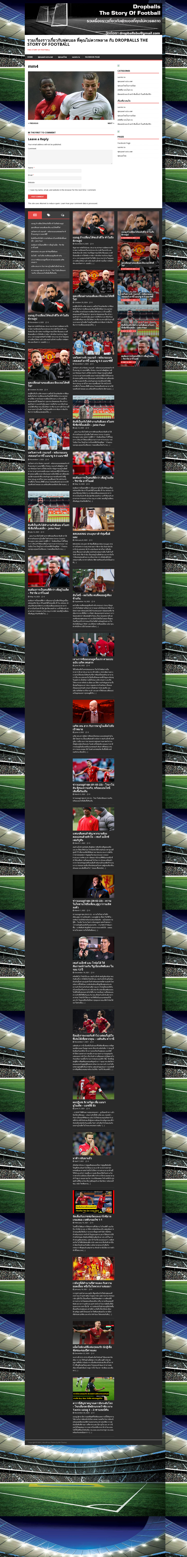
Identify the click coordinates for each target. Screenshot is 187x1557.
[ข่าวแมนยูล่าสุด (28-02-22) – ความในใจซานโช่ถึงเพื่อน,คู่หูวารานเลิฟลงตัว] (93, 896)
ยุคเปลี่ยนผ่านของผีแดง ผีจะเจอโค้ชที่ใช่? (46, 227)
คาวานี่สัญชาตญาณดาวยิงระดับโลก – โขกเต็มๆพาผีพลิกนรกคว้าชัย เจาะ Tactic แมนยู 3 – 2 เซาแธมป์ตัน (93, 1406)
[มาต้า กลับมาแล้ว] (93, 1154)
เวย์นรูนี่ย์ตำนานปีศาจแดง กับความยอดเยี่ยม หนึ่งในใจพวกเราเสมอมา (92, 1284)
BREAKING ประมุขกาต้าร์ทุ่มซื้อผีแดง (44, 251)
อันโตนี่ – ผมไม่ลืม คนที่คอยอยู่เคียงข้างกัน (46, 255)
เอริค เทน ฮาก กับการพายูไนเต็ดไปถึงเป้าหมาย (47, 266)
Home (30, 57)
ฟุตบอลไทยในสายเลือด (127, 85)
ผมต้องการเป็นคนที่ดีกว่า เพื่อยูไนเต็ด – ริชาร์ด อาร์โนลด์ (48, 591)
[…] (48, 342)
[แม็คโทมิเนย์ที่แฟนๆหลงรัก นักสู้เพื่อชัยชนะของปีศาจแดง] (93, 1343)
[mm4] (71, 118)
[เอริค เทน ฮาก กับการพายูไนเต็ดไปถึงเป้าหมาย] (93, 722)
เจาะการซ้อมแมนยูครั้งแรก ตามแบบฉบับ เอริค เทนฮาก (93, 660)
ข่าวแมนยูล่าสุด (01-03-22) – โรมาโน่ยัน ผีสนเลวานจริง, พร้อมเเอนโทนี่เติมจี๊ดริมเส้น (93, 788)
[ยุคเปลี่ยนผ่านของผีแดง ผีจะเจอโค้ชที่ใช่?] (48, 378)
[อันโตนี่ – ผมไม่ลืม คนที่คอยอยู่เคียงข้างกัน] (93, 591)
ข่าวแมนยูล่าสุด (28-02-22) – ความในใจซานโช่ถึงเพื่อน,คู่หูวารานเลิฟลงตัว (92, 904)
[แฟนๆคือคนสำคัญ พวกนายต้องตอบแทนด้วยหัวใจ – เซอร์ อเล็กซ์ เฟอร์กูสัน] (93, 829)
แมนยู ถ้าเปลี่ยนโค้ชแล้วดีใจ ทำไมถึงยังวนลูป (47, 223)
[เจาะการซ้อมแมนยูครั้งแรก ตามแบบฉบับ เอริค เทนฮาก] (93, 655)
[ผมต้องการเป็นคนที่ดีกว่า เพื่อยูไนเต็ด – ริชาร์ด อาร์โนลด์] (48, 585)
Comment (32, 148)
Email (30, 175)
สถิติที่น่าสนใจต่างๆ (125, 90)
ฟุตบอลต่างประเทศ (45, 57)
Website (31, 182)
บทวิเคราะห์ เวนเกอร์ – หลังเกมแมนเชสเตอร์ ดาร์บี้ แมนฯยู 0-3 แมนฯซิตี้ (48, 454)
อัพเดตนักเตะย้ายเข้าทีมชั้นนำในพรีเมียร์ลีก (134, 94)
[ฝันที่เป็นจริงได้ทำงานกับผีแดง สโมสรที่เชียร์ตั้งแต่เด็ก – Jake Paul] (48, 521)
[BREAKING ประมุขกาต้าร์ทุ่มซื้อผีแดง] (93, 529)
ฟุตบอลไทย (62, 57)
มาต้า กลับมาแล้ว (82, 1158)
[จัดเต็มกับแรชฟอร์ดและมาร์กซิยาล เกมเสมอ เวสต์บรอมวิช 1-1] (93, 1212)
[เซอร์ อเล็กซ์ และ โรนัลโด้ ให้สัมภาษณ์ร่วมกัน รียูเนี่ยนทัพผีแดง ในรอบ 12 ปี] (93, 958)
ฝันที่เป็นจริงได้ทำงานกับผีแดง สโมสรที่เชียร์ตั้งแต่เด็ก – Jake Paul (48, 526)
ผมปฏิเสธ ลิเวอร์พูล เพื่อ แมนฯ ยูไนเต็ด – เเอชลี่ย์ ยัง (89, 1103)
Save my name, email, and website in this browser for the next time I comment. (63, 190)
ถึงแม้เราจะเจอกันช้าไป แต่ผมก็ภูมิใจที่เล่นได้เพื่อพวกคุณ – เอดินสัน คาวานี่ (93, 1037)
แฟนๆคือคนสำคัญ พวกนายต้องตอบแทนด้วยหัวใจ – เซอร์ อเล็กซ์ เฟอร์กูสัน (91, 837)
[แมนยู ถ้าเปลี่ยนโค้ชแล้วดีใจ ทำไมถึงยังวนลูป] (48, 311)
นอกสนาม (76, 57)
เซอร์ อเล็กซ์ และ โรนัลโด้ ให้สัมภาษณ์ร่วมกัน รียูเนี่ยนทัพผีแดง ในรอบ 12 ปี (93, 966)
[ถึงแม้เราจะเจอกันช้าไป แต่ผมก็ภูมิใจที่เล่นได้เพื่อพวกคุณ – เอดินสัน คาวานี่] (93, 1031)
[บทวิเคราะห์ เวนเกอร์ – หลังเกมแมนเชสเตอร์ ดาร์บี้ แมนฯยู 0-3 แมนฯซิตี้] (48, 448)
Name (31, 167)
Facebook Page (92, 57)
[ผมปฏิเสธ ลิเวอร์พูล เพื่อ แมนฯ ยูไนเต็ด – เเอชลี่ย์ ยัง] (93, 1098)
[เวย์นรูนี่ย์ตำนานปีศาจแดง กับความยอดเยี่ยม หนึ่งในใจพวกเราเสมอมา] (93, 1279)
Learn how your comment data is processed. (79, 203)
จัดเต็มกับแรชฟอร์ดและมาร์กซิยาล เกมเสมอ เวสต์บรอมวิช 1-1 (92, 1218)
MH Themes (62, 1442)
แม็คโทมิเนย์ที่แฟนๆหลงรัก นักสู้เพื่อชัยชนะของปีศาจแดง (92, 1348)
